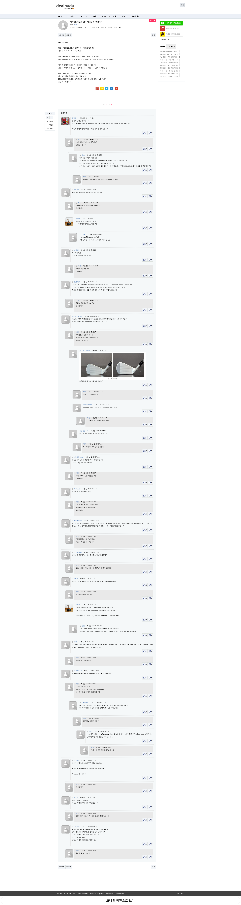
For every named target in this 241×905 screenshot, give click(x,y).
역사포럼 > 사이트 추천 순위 (169, 73)
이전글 (61, 35)
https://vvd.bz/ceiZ (93, 237)
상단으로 (180, 893)
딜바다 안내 (135, 16)
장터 (123, 16)
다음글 (68, 35)
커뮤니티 (93, 16)
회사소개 (59, 893)
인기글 (162, 46)
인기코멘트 (171, 46)
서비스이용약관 (83, 893)
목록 (153, 35)
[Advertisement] (131, 7)
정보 (81, 16)
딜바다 (60, 16)
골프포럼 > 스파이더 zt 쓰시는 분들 (171, 51)
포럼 (114, 16)
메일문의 (93, 893)
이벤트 (72, 16)
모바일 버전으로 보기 (120, 900)
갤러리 (104, 16)
